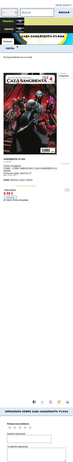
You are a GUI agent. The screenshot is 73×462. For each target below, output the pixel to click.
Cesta (10, 49)
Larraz (22, 180)
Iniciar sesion (62, 5)
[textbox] (37, 12)
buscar (64, 13)
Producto (8, 41)
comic (8, 29)
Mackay (14, 180)
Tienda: (8, 21)
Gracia (29, 180)
